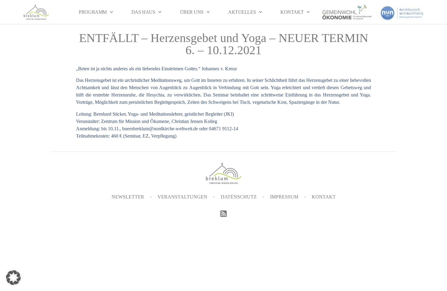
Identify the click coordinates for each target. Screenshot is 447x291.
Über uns (191, 12)
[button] (13, 277)
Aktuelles (242, 12)
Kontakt (291, 12)
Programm (92, 12)
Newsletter (128, 196)
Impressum (284, 196)
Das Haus (143, 12)
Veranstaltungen (182, 196)
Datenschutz (239, 196)
